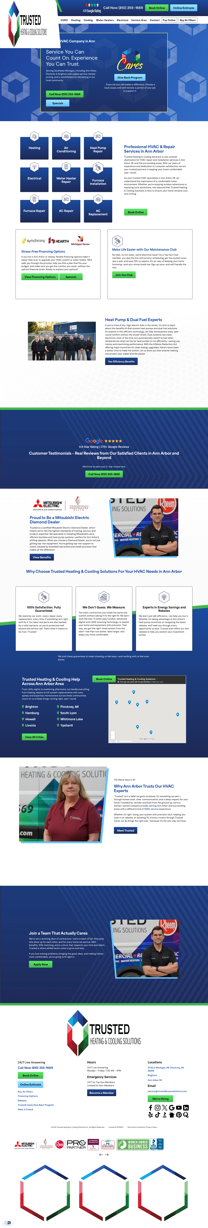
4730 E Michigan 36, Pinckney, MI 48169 (166, 1069)
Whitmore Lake (71, 719)
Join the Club (124, 275)
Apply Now (41, 964)
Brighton (31, 706)
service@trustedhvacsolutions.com (167, 1091)
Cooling (88, 20)
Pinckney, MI (69, 706)
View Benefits (42, 557)
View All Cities (34, 737)
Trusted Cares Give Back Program (36, 1104)
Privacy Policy (151, 1127)
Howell (30, 719)
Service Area (139, 20)
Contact (155, 20)
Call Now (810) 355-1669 (123, 7)
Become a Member (101, 1093)
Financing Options (28, 1096)
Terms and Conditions (136, 1127)
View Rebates (122, 890)
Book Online (157, 8)
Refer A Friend (25, 1109)
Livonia (30, 725)
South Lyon (68, 712)
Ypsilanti (66, 725)
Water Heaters (105, 20)
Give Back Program (129, 77)
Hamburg (32, 712)
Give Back (90, 427)
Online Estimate (183, 8)
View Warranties (66, 888)
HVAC (64, 20)
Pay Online (169, 20)
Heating (76, 20)
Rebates (22, 1100)
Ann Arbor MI (155, 1080)
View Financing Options (40, 277)
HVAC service (151, 809)
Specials (57, 103)
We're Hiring (160, 1099)
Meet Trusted (125, 830)
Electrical (122, 20)
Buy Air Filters (188, 20)
